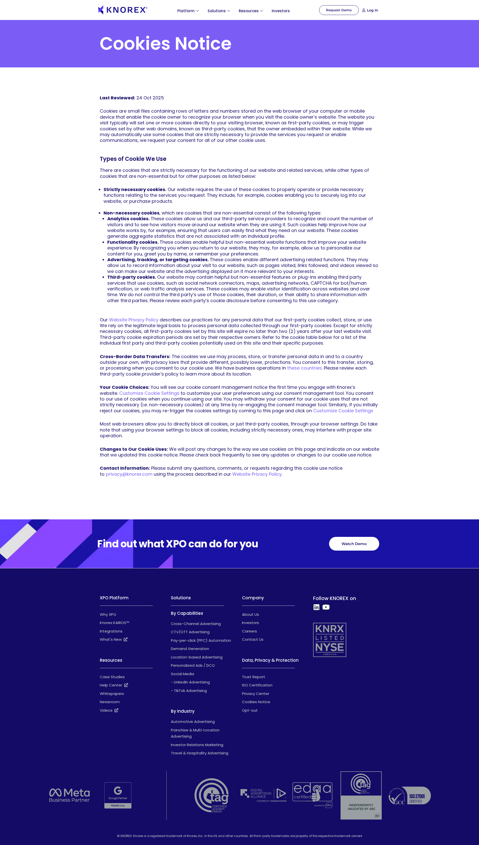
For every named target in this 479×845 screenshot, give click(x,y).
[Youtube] (326, 607)
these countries (304, 368)
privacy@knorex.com (129, 474)
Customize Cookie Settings (149, 393)
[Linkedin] (316, 607)
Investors (281, 10)
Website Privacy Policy (133, 320)
